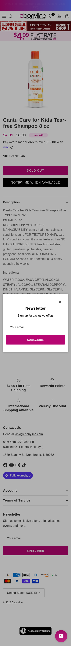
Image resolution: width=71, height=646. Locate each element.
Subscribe (35, 339)
